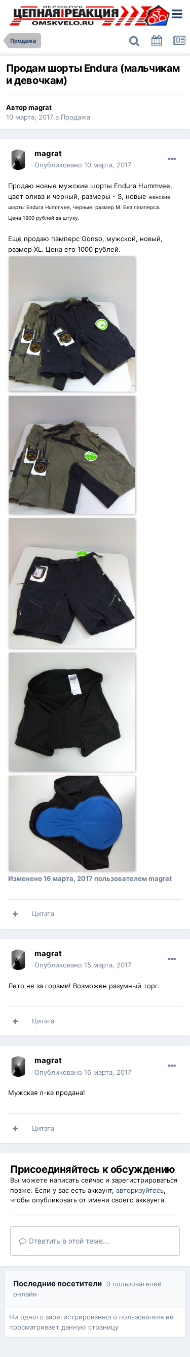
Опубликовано (82, 165)
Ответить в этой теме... (67, 1240)
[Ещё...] (172, 159)
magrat (40, 107)
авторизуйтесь (140, 1190)
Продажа (75, 117)
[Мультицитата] (15, 914)
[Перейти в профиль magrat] (18, 160)
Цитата (43, 913)
